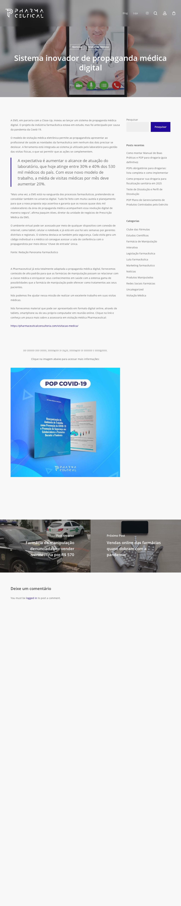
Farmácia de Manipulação (141, 241)
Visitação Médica (98, 47)
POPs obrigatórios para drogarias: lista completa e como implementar (147, 170)
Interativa (132, 247)
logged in (31, 598)
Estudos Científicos (137, 235)
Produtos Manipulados (139, 277)
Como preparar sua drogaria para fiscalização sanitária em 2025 (146, 181)
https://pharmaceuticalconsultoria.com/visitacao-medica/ (44, 325)
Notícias (77, 47)
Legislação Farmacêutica (140, 253)
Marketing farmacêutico (140, 265)
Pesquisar (132, 119)
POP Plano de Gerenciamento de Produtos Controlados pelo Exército (147, 202)
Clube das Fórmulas (138, 229)
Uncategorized (135, 289)
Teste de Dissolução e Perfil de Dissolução (144, 192)
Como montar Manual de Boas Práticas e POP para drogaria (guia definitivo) (146, 157)
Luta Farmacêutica (137, 259)
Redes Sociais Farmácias (140, 283)
